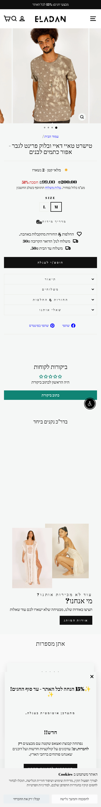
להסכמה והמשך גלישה (74, 799)
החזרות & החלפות (50, 300)
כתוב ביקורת (50, 395)
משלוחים (50, 289)
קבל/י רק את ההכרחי (26, 799)
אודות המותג (76, 620)
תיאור (50, 279)
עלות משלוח (53, 187)
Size (50, 198)
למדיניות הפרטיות (38, 785)
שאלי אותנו (50, 310)
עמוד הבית (51, 136)
